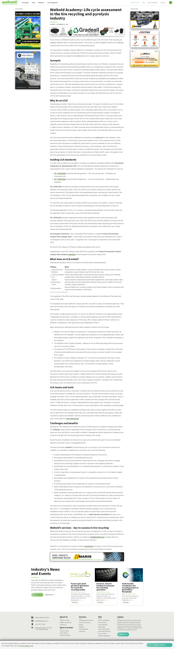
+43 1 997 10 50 (40, 624)
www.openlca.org (72, 419)
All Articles (37, 595)
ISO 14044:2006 (60, 179)
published (71, 254)
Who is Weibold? (152, 2)
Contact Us (122, 634)
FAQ (143, 2)
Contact (163, 2)
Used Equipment (52, 3)
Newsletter (49, 595)
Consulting (25, 3)
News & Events (135, 2)
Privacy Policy (24, 646)
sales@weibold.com (97, 537)
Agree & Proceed (159, 645)
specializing (88, 546)
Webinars (41, 3)
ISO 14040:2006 (60, 173)
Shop (33, 3)
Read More (74, 602)
